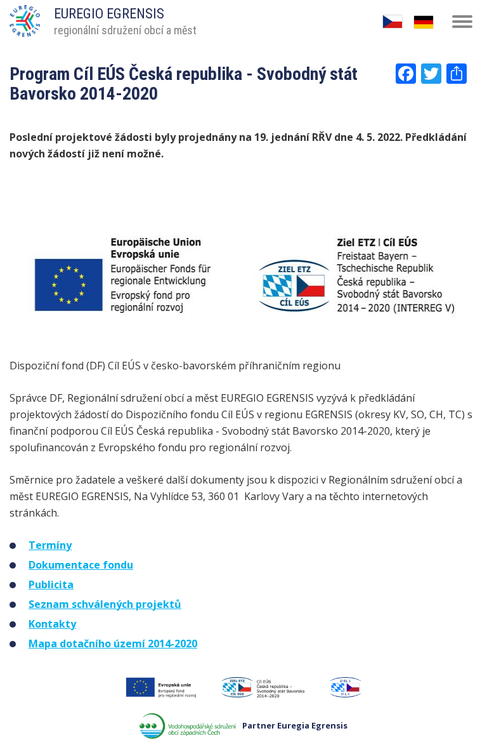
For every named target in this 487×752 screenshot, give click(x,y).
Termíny (50, 545)
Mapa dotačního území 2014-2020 (113, 643)
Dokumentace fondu (81, 565)
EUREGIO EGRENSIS (109, 14)
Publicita (51, 584)
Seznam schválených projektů (105, 604)
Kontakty (52, 624)
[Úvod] (25, 16)
